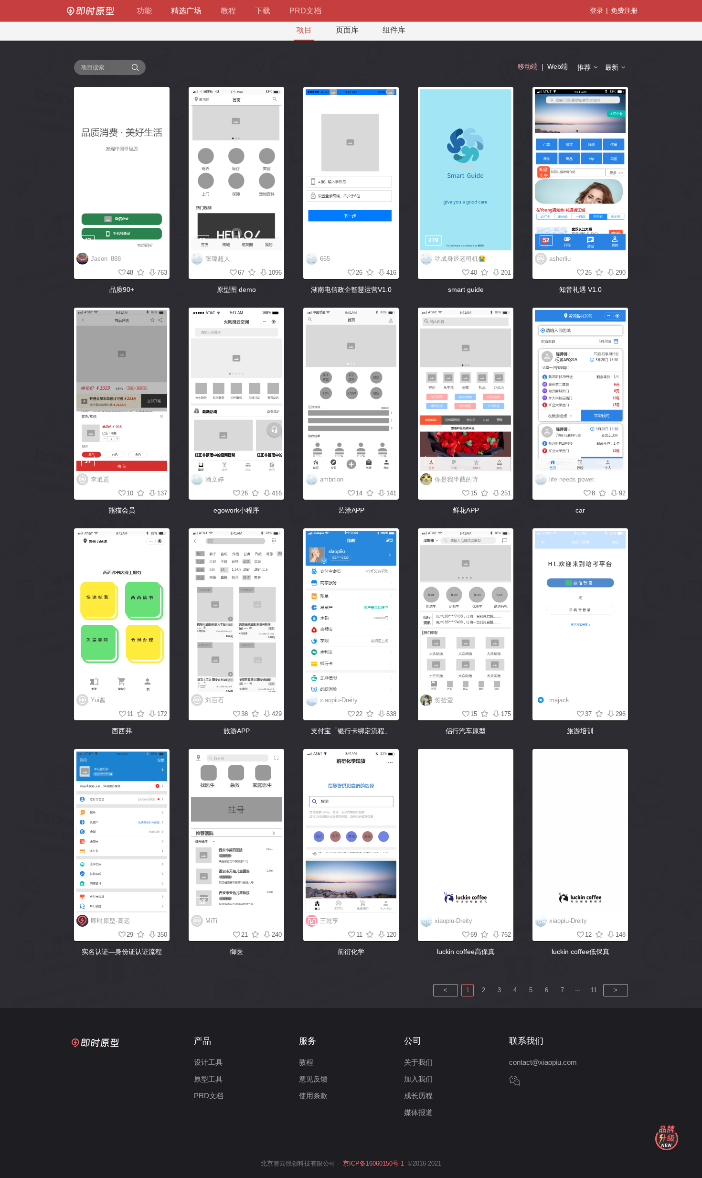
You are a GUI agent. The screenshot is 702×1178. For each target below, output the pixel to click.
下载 (262, 11)
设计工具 (208, 1062)
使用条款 (313, 1095)
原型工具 (208, 1078)
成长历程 (418, 1095)
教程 (228, 11)
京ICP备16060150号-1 (373, 1163)
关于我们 (418, 1062)
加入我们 (418, 1078)
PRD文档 (305, 11)
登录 (596, 10)
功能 (144, 11)
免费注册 (624, 10)
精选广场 (186, 11)
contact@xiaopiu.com (543, 1062)
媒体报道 (418, 1112)
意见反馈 (313, 1078)
